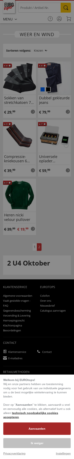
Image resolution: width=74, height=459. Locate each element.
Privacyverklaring (14, 453)
